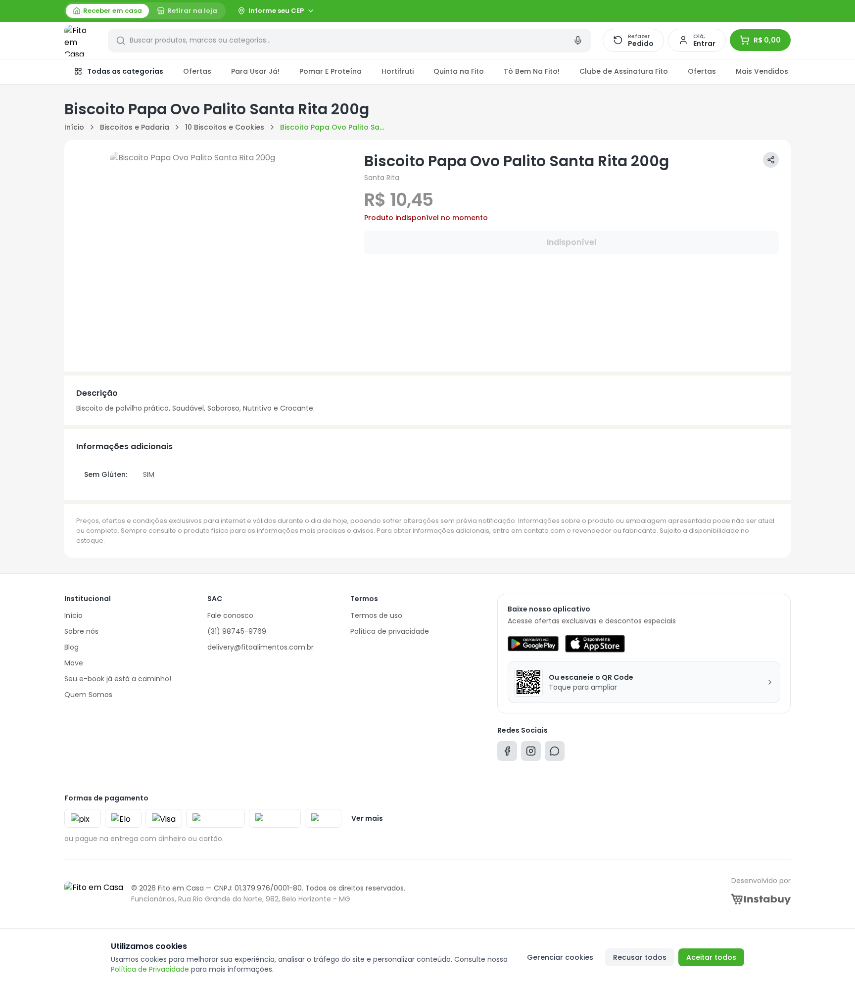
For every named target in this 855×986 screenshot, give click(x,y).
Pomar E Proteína (330, 71)
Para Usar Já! (255, 71)
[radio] (107, 11)
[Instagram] (531, 753)
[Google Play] (533, 644)
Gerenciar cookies (560, 957)
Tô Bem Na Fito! (532, 71)
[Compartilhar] (771, 160)
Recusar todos (639, 957)
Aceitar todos (711, 957)
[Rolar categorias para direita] (780, 71)
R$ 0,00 (767, 40)
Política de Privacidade (150, 969)
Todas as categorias (125, 71)
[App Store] (595, 644)
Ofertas (197, 71)
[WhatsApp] (555, 753)
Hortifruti (397, 71)
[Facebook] (507, 753)
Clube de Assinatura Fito (623, 71)
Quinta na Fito (458, 71)
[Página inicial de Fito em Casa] (80, 40)
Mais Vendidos (762, 71)
